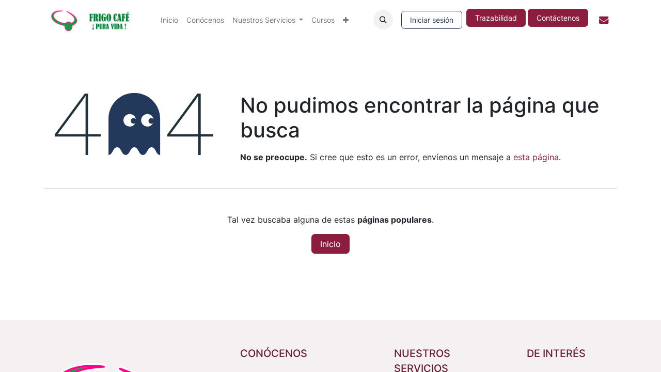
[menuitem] (169, 19)
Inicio (330, 244)
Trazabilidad (496, 17)
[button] (383, 19)
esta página (536, 157)
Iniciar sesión (431, 20)
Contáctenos (558, 17)
